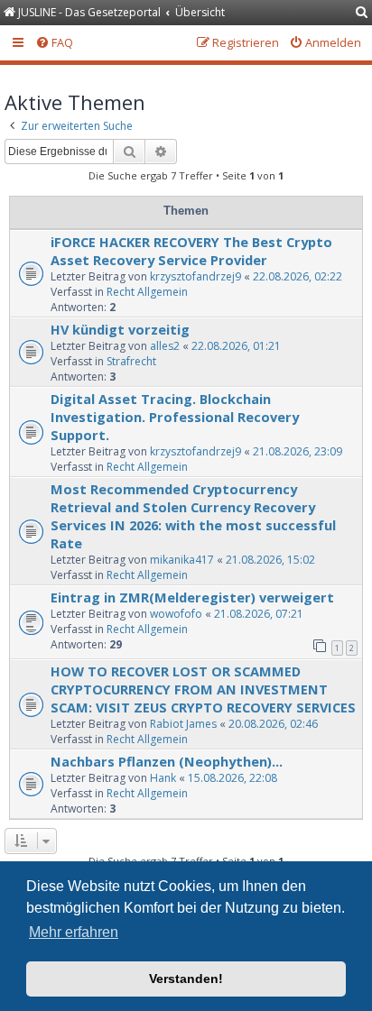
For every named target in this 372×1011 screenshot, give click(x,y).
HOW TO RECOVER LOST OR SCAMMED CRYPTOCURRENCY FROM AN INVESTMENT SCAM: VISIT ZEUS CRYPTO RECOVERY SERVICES (203, 689)
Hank (163, 778)
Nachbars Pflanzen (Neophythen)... (167, 761)
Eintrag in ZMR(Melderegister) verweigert (192, 597)
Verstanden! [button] (186, 978)
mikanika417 (182, 559)
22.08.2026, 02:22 (297, 276)
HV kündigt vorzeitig (120, 329)
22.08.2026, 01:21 (236, 346)
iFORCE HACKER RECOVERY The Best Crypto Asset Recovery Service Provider (191, 251)
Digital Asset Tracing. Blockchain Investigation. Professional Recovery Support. (175, 417)
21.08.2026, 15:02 (270, 559)
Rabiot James (183, 723)
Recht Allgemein (147, 291)
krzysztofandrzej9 (195, 276)
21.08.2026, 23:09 (297, 451)
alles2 (165, 346)
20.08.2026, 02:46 (273, 723)
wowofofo (176, 613)
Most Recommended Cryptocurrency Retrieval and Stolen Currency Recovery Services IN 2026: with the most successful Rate (193, 516)
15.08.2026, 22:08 (232, 778)
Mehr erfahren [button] (73, 932)
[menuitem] (362, 13)
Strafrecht (131, 361)
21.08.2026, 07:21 (258, 613)
